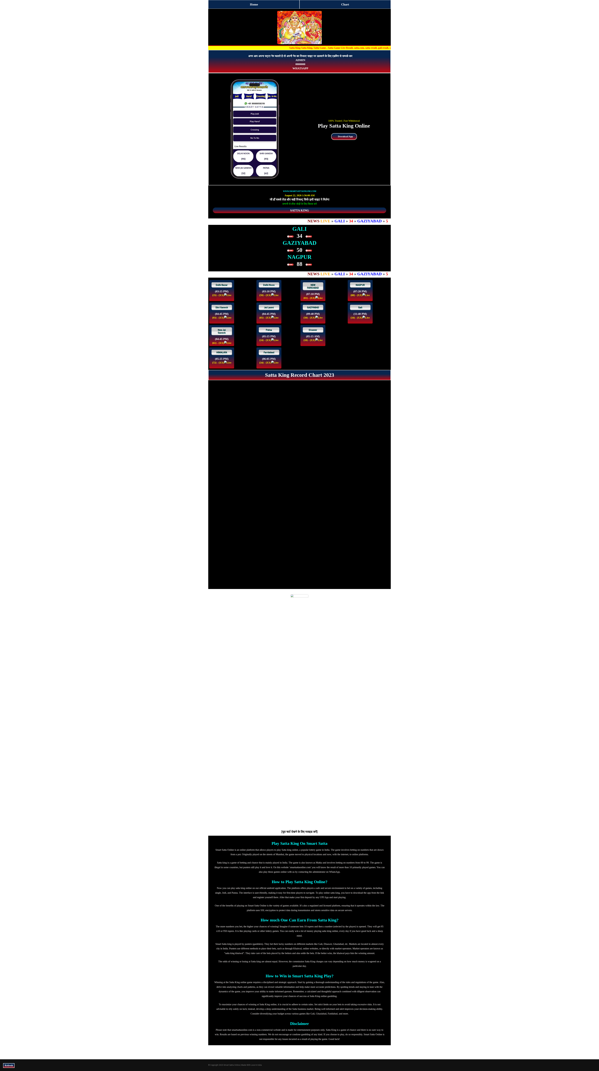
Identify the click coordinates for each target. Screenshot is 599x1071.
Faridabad (269, 352)
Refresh (9, 1065)
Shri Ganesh (221, 307)
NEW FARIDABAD (313, 286)
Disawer (313, 330)
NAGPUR (360, 285)
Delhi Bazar (222, 285)
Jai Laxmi (269, 307)
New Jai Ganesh (222, 331)
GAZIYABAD (313, 307)
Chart (345, 4)
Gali (360, 307)
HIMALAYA (221, 352)
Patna (269, 330)
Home (254, 4)
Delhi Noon (269, 285)
